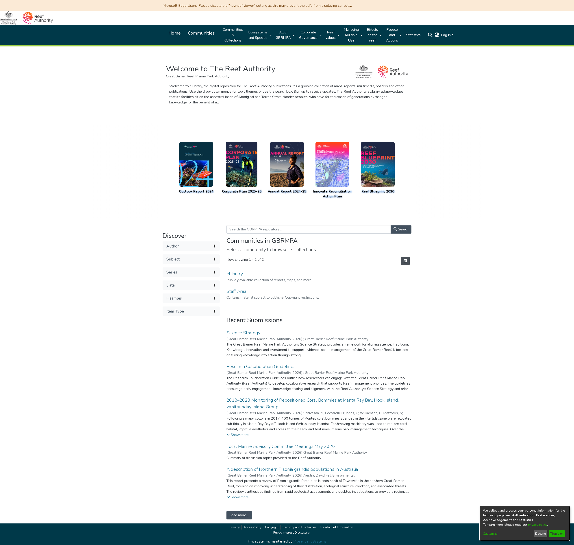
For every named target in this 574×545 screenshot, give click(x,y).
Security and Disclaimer (299, 527)
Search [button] (403, 229)
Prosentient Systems (309, 541)
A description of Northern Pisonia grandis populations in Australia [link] (292, 469)
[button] (430, 35)
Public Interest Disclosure (291, 532)
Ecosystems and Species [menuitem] (257, 35)
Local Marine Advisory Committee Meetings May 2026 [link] (280, 446)
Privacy (235, 527)
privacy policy (537, 525)
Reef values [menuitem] (331, 35)
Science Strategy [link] (243, 333)
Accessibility (252, 527)
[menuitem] (259, 35)
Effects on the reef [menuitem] (372, 35)
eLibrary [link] (234, 274)
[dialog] (525, 523)
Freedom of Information (336, 527)
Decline (540, 534)
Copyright (272, 527)
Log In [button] (446, 35)
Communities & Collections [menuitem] (233, 35)
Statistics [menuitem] (413, 35)
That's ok (556, 534)
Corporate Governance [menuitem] (308, 35)
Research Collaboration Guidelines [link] (261, 366)
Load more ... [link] (239, 515)
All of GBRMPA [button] (283, 35)
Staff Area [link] (236, 291)
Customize (490, 534)
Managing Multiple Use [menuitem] (351, 35)
